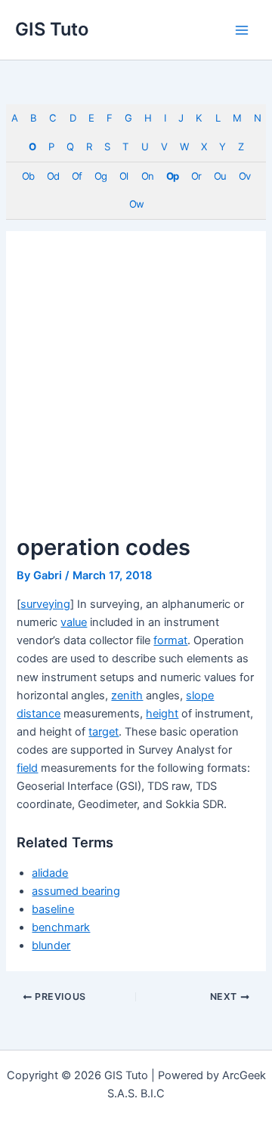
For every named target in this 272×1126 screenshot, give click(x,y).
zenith (127, 695)
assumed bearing (76, 891)
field (27, 768)
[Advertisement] (136, 390)
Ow (136, 204)
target (103, 732)
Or (196, 176)
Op (172, 176)
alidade (50, 873)
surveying (45, 604)
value (73, 622)
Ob (28, 176)
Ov (244, 176)
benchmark (61, 927)
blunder (51, 945)
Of (77, 176)
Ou (220, 176)
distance (38, 713)
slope (200, 695)
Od (53, 176)
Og (100, 176)
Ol (123, 176)
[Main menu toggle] (242, 29)
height (162, 713)
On (147, 176)
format (170, 640)
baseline (53, 909)
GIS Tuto (51, 29)
